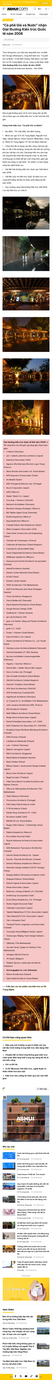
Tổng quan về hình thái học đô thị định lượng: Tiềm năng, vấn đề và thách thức (31, 1212)
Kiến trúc (8, 20)
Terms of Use (7, 4)
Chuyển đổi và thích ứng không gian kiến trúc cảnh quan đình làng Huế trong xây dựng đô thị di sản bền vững (25, 1057)
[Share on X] (20, 1376)
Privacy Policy (29, 2)
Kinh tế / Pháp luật (25, 1205)
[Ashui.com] (17, 9)
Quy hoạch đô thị (25, 1218)
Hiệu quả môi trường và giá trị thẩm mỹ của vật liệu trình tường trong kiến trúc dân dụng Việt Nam (26, 1048)
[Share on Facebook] (15, 1376)
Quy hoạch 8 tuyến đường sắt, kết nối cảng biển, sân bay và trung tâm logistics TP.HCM (33, 1186)
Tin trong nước (24, 1159)
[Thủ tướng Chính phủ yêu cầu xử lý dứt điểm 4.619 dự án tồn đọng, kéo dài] (9, 1199)
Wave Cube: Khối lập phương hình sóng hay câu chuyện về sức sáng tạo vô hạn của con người (18, 1331)
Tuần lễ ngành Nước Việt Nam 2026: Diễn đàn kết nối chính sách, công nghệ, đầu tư (32, 1264)
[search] (35, 9)
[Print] (36, 1376)
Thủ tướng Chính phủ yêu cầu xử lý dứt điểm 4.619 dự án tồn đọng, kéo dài (32, 1199)
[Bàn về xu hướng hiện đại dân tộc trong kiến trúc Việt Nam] (43, 1318)
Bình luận (43, 1089)
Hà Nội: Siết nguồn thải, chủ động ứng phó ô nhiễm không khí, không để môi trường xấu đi (33, 1235)
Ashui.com (6, 45)
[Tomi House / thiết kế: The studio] (9, 1176)
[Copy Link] (31, 1376)
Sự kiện (21, 1270)
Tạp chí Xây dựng (9, 1323)
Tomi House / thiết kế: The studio (31, 1174)
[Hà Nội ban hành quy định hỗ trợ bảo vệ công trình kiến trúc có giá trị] (9, 1225)
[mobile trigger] (5, 9)
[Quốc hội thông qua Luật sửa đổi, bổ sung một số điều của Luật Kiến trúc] (9, 1166)
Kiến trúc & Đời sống (10, 1338)
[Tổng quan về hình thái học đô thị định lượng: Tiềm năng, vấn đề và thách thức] (9, 1212)
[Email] (26, 1376)
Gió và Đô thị (11, 1064)
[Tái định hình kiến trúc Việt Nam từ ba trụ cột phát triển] (43, 1363)
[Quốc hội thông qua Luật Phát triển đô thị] (9, 1155)
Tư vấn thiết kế (24, 1177)
